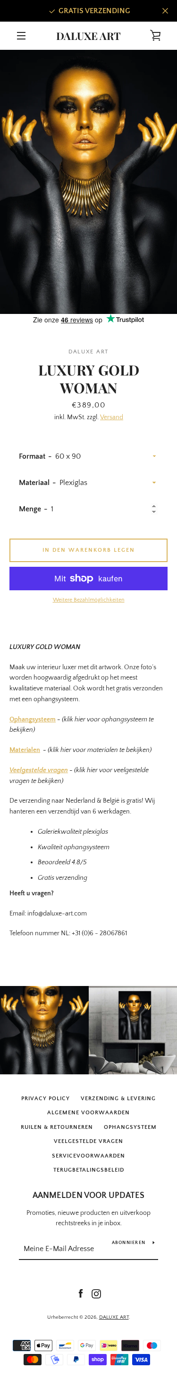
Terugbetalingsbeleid (88, 1170)
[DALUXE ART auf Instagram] (96, 1293)
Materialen (24, 750)
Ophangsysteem (32, 719)
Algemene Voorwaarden (88, 1113)
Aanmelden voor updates (88, 1195)
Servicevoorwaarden (88, 1156)
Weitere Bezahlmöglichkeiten (89, 600)
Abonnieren (129, 1242)
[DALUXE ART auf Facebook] (80, 1293)
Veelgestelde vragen (38, 770)
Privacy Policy (45, 1098)
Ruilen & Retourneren (57, 1127)
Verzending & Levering (118, 1098)
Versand (111, 417)
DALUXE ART (88, 36)
